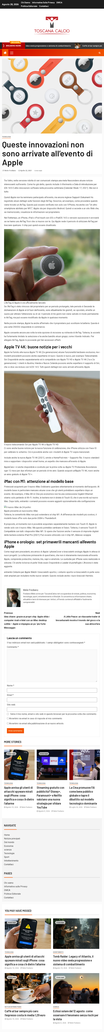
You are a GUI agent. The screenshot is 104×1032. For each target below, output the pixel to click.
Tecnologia (6, 137)
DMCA (59, 2)
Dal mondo (9, 842)
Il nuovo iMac (34, 486)
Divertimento (58, 952)
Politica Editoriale (29, 6)
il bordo (78, 336)
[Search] (99, 52)
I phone (52, 551)
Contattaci (44, 6)
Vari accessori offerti (50, 340)
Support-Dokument (81, 197)
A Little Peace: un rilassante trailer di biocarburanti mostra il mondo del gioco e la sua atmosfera (78, 618)
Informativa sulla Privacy (43, 2)
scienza (8, 849)
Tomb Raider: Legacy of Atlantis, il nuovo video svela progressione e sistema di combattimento (73, 960)
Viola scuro (43, 562)
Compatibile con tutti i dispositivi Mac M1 (23, 531)
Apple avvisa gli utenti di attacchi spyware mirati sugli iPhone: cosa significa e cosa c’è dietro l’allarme (19, 795)
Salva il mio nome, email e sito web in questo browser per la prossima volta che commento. (53, 714)
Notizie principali (12, 838)
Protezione (80, 467)
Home (7, 835)
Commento (13, 647)
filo (80, 457)
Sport (6, 857)
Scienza (56, 1007)
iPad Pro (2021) (32, 535)
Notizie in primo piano (13, 1007)
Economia (8, 846)
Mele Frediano (10, 171)
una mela (62, 180)
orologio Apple (82, 551)
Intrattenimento (11, 860)
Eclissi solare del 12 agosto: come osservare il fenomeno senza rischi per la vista (75, 1015)
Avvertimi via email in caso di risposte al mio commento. (35, 718)
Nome (10, 685)
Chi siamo (25, 2)
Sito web (11, 704)
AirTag (23, 221)
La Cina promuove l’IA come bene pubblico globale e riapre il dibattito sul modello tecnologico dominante (83, 795)
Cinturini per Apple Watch (25, 572)
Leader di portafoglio (72, 562)
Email (10, 695)
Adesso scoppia (83, 535)
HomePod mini (60, 457)
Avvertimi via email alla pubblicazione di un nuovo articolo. (36, 723)
